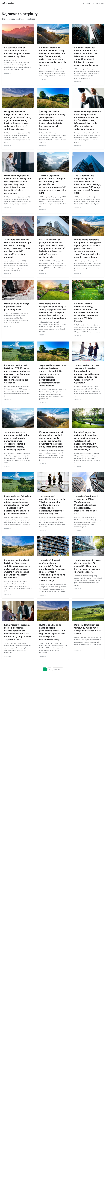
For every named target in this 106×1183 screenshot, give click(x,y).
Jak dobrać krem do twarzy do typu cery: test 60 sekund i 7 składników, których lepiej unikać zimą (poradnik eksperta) (88, 566)
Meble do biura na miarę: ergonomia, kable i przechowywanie (16, 306)
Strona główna (98, 3)
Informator (8, 3)
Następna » (58, 669)
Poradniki (86, 3)
